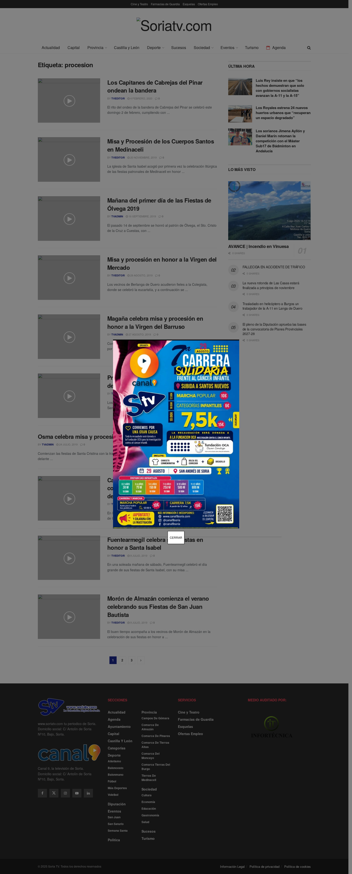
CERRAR (176, 537)
